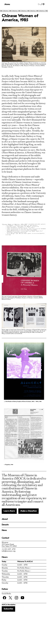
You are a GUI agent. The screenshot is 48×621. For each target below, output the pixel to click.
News (4, 530)
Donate (5, 525)
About (5, 519)
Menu (7, 4)
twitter (10, 597)
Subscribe (8, 609)
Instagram (16, 597)
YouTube (22, 597)
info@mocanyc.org (8, 551)
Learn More (9, 511)
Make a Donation (28, 511)
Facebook (4, 597)
